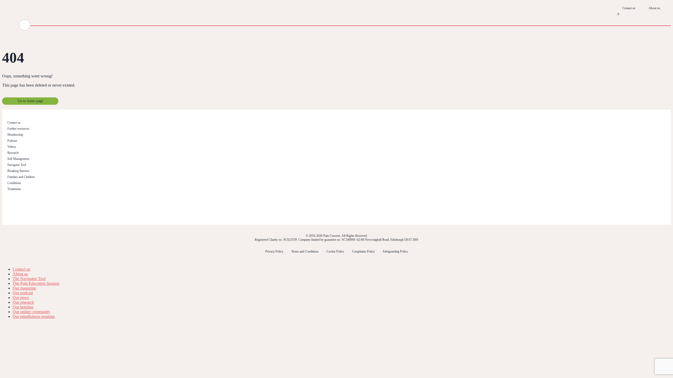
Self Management (18, 159)
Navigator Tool (16, 165)
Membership (15, 134)
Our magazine (24, 288)
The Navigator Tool (29, 278)
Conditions (14, 183)
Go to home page (30, 101)
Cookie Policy (335, 251)
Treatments (14, 189)
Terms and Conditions (305, 251)
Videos (11, 147)
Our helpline (23, 307)
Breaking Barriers (18, 171)
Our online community (31, 311)
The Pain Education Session (36, 283)
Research (13, 153)
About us (654, 8)
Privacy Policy (274, 251)
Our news (21, 297)
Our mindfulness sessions (34, 316)
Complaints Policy (363, 251)
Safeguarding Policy (395, 251)
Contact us (628, 8)
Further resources (18, 128)
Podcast (12, 141)
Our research (23, 302)
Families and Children (21, 177)
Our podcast (23, 293)
